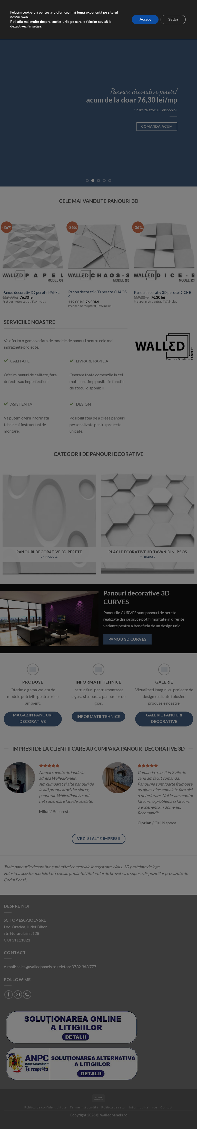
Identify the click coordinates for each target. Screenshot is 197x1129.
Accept (145, 19)
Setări (173, 19)
